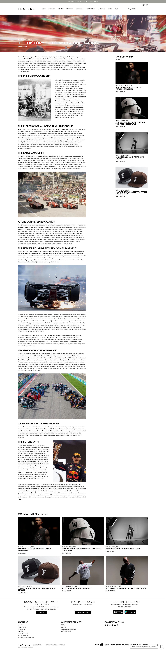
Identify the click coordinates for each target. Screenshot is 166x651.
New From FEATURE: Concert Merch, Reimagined (129, 88)
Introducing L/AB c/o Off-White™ (77, 588)
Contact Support (66, 631)
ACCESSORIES (91, 9)
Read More (120, 92)
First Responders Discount (26, 637)
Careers (20, 631)
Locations (21, 625)
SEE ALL (118, 59)
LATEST (43, 9)
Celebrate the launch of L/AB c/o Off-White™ (126, 588)
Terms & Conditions (59, 645)
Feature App (22, 629)
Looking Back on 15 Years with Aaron (130, 158)
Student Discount (23, 633)
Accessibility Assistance (68, 629)
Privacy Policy (49, 645)
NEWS (110, 9)
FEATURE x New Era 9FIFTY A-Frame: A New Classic (131, 193)
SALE (116, 9)
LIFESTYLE (101, 9)
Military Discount (23, 635)
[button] (161, 646)
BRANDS (60, 9)
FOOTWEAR (80, 9)
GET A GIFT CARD (83, 612)
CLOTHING (69, 9)
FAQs (62, 625)
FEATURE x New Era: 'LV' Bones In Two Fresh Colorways (130, 123)
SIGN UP (41, 612)
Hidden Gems (22, 627)
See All (43, 514)
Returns (63, 627)
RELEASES (52, 9)
